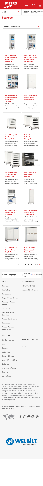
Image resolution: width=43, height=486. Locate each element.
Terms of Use (26, 343)
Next (36, 265)
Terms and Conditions (30, 339)
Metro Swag (6, 352)
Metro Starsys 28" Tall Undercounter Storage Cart (11, 137)
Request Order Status (10, 298)
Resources (5, 286)
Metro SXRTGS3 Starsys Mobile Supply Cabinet (29, 250)
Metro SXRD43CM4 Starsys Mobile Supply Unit (11, 250)
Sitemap (24, 346)
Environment (6, 364)
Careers (5, 348)
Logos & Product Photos (10, 360)
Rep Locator (6, 294)
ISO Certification (8, 340)
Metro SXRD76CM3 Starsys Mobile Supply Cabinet (30, 97)
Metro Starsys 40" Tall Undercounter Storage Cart (11, 174)
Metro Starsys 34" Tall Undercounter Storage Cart (30, 137)
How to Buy (6, 290)
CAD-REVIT (6, 308)
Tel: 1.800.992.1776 (28, 286)
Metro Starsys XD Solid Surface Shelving (30, 174)
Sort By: (6, 26)
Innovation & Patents (9, 368)
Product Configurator (9, 319)
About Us (5, 344)
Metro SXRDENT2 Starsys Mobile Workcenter (11, 212)
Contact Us (6, 323)
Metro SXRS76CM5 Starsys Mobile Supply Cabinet (30, 212)
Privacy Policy (27, 336)
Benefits (5, 372)
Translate (38, 275)
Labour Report (7, 376)
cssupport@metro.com (30, 290)
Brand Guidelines (8, 356)
